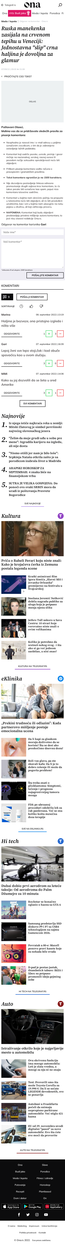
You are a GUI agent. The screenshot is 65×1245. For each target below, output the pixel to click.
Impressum (34, 1226)
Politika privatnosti (27, 1232)
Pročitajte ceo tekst (16, 76)
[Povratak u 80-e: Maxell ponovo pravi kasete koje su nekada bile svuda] (13, 953)
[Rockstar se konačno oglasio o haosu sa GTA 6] (13, 910)
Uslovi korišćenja (49, 1226)
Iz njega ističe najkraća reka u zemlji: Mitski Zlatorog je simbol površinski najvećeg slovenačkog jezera (32, 427)
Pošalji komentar (32, 296)
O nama (11, 1226)
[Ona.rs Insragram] (37, 1214)
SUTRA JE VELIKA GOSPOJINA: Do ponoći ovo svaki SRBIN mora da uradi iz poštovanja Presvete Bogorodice (29, 489)
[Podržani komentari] (31, 306)
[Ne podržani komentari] (41, 306)
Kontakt (42, 1232)
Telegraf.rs (10, 4)
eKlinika (11, 678)
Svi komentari (32, 403)
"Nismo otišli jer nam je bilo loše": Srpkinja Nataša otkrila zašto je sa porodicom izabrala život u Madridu (31, 457)
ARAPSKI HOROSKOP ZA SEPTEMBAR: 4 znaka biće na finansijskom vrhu (26, 472)
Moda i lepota (9, 21)
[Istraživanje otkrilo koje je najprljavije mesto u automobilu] (32, 1026)
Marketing (22, 1226)
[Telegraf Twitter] (28, 1214)
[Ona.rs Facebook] (19, 1214)
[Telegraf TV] (46, 1214)
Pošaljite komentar (45, 275)
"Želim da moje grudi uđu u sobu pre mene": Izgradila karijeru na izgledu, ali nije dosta (31, 442)
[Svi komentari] (21, 306)
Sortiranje (8, 306)
